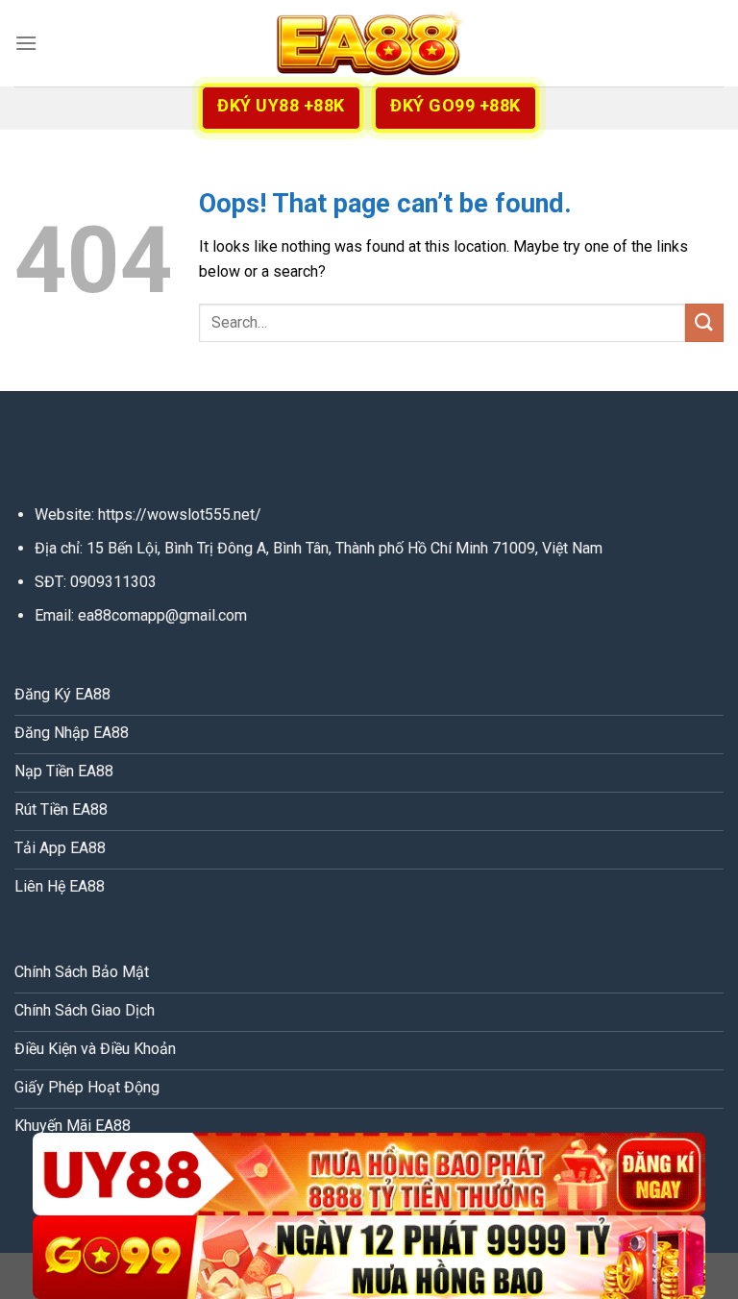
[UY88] (369, 1174)
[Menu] (25, 42)
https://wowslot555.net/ (179, 514)
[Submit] (704, 322)
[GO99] (369, 1257)
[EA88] (369, 43)
